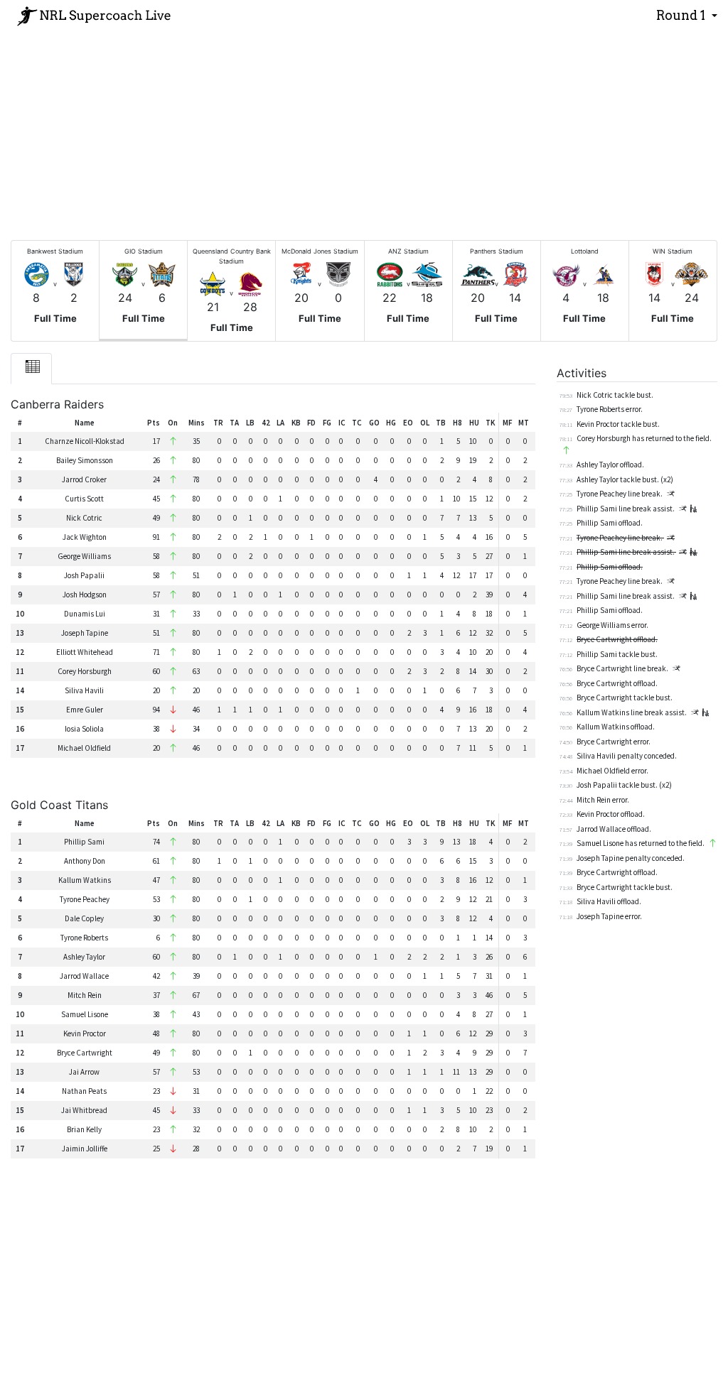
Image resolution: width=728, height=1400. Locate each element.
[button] (686, 16)
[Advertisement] (364, 130)
